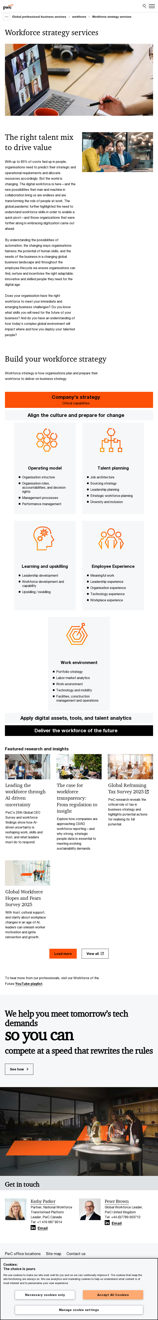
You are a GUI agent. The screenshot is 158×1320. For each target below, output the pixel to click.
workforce (79, 16)
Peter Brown (117, 1201)
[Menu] (152, 6)
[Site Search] (144, 6)
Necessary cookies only (45, 1295)
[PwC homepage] (8, 6)
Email (43, 1228)
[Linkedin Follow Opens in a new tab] (33, 1227)
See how (17, 1069)
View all (93, 954)
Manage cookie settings (79, 1310)
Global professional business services (39, 16)
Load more (63, 954)
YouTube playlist (28, 984)
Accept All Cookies (113, 1295)
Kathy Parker (43, 1201)
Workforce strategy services (111, 16)
